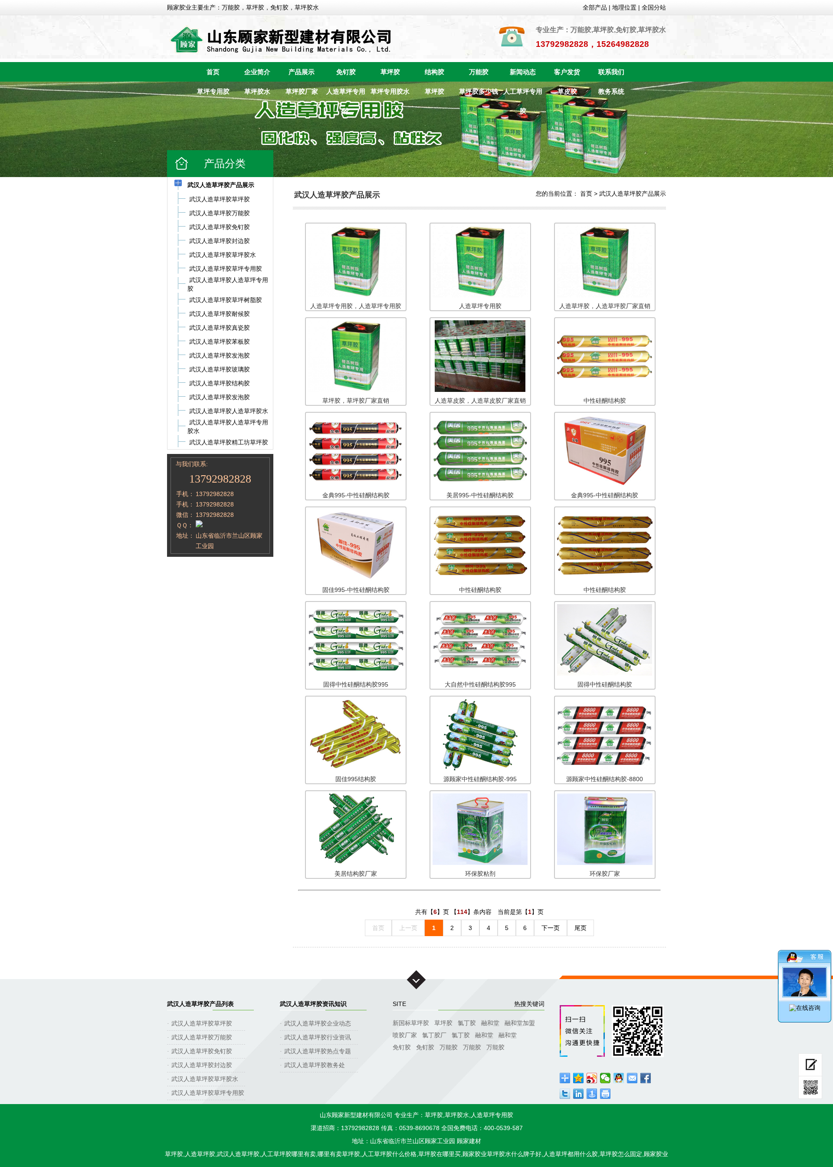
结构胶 (434, 72)
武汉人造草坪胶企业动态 (317, 1023)
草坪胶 (390, 72)
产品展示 (302, 72)
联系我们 (611, 72)
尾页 (580, 927)
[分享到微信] (605, 1078)
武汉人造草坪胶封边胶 (201, 1065)
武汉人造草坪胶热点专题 (317, 1051)
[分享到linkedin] (578, 1093)
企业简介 (257, 72)
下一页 (550, 927)
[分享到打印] (605, 1093)
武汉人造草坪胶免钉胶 (201, 1051)
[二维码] (810, 1087)
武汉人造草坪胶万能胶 (201, 1037)
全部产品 (595, 7)
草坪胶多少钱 (478, 91)
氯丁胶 (467, 1022)
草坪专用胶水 (390, 91)
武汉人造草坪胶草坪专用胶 (207, 1092)
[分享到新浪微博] (592, 1078)
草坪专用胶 (213, 91)
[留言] (810, 1064)
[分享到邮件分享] (632, 1078)
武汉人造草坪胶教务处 (314, 1065)
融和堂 (490, 1022)
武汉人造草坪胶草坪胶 (201, 1023)
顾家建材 (469, 1140)
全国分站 (654, 7)
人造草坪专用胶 (345, 94)
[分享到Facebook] (645, 1078)
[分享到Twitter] (565, 1093)
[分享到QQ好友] (618, 1078)
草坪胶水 (257, 91)
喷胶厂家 (405, 1035)
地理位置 (624, 7)
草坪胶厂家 (301, 91)
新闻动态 (523, 72)
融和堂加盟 (520, 1022)
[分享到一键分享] (592, 1093)
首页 (213, 72)
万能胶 (479, 72)
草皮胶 (567, 91)
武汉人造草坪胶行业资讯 (317, 1037)
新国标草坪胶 (411, 1022)
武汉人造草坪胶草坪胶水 (204, 1078)
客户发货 (567, 72)
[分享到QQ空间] (578, 1078)
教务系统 (611, 91)
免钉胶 (346, 72)
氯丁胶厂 (434, 1035)
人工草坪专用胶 (522, 94)
